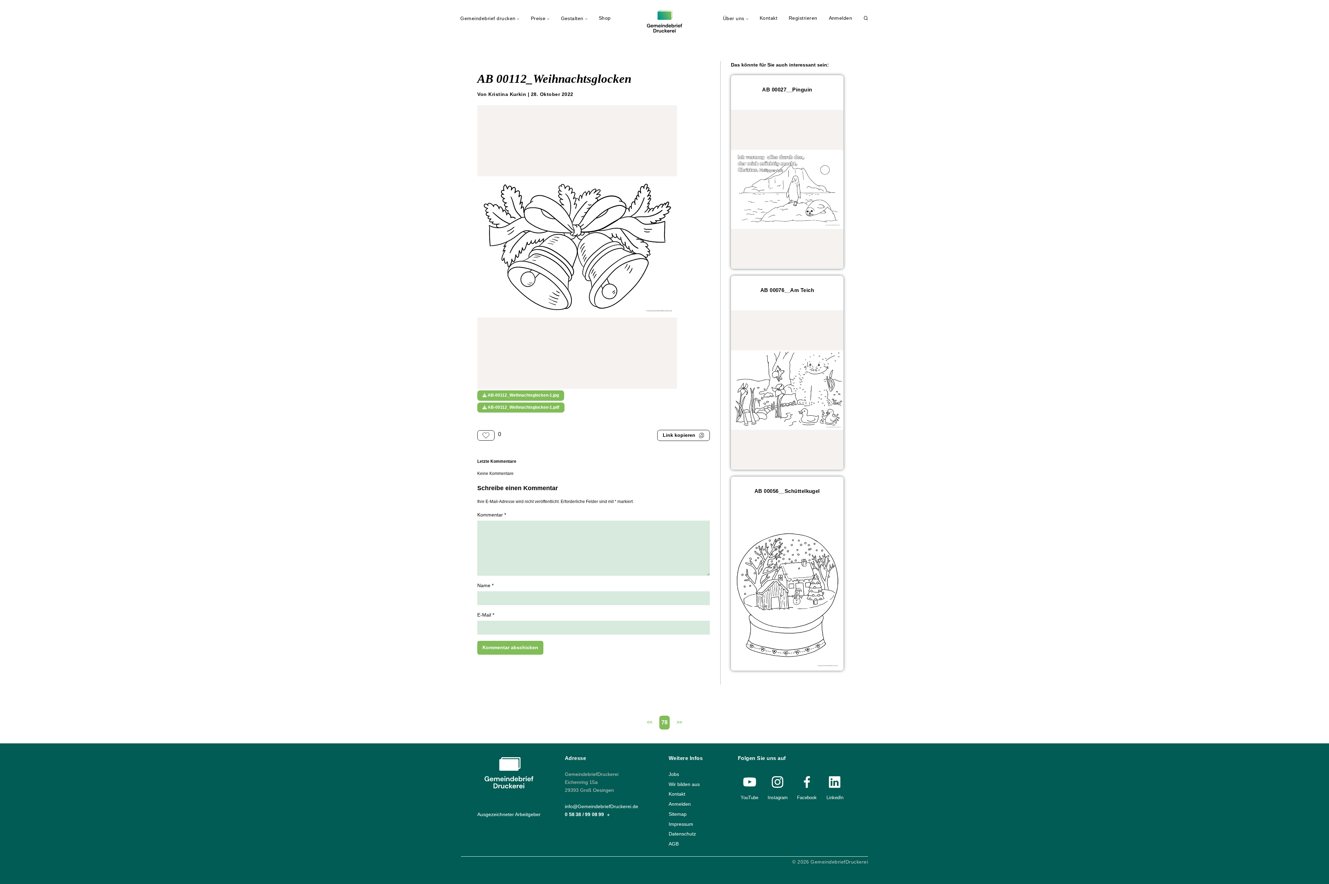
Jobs (674, 774)
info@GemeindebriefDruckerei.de (601, 806)
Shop (605, 18)
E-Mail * (485, 615)
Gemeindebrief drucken (487, 18)
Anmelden (840, 18)
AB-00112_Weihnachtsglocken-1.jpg (523, 395)
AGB (674, 843)
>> (679, 722)
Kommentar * (491, 515)
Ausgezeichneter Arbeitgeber (509, 814)
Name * (485, 585)
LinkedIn (834, 797)
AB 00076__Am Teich (787, 290)
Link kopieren (679, 435)
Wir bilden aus (684, 784)
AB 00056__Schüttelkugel (787, 491)
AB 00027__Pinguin (787, 89)
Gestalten (572, 18)
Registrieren (803, 18)
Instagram (778, 797)
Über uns (733, 18)
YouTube (749, 797)
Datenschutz (682, 834)
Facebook (807, 797)
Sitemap (678, 813)
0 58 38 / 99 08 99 (585, 814)
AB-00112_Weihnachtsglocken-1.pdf (523, 407)
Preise (538, 18)
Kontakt (768, 18)
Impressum (681, 823)
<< (649, 722)
